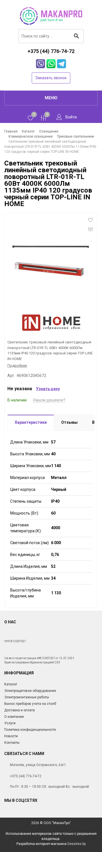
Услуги (10, 723)
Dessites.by (76, 844)
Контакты (12, 743)
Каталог (10, 684)
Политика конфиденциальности (30, 730)
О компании (14, 717)
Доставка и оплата (19, 710)
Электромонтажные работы (26, 697)
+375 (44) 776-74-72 (25, 776)
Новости (11, 736)
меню (51, 98)
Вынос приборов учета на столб (30, 704)
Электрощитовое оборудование (30, 691)
